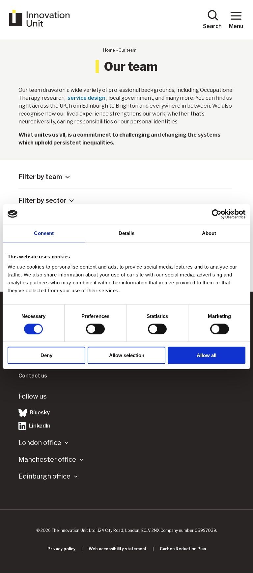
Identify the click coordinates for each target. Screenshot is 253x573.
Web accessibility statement (118, 548)
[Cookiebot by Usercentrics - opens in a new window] (216, 214)
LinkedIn (39, 426)
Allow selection (126, 355)
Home (109, 50)
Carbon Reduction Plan (183, 548)
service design (86, 98)
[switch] (95, 329)
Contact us (32, 376)
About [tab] (209, 233)
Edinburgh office (44, 476)
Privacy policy (61, 548)
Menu (236, 26)
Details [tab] (127, 233)
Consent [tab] (44, 233)
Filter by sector (42, 200)
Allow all (206, 355)
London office (39, 443)
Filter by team (40, 177)
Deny (46, 355)
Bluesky (39, 412)
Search (212, 26)
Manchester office (47, 459)
